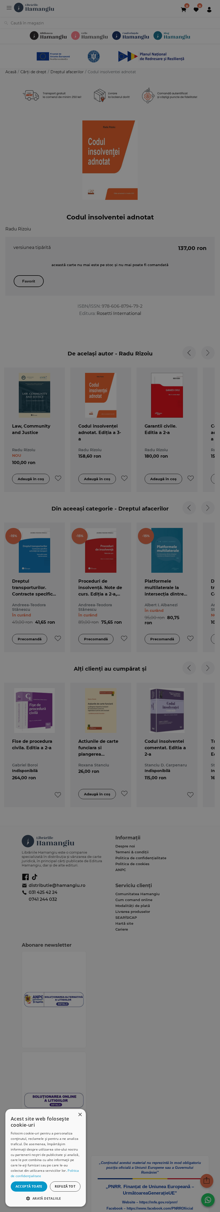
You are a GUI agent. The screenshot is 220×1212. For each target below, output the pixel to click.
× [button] (80, 1115)
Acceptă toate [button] (29, 1186)
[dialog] (45, 1158)
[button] (45, 1198)
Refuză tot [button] (65, 1186)
